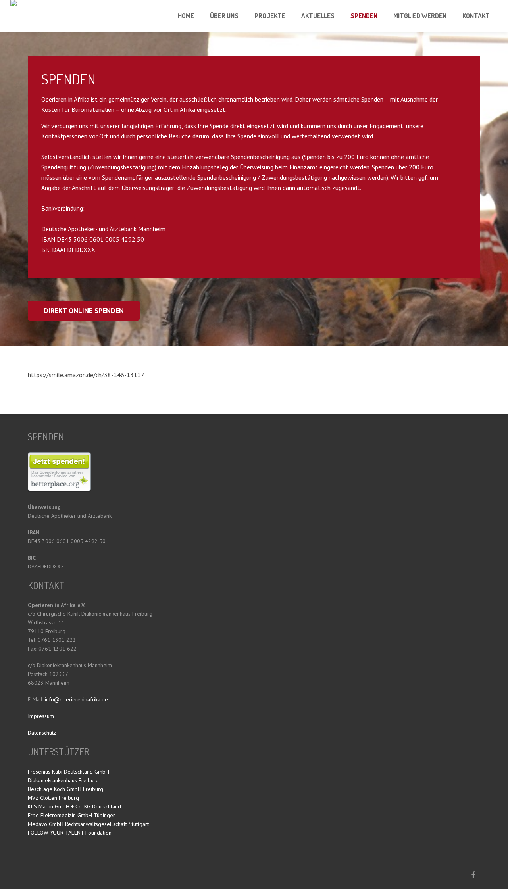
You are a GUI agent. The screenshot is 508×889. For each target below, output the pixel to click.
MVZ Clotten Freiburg (53, 797)
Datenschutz (42, 732)
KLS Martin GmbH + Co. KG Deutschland (74, 806)
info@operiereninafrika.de (76, 699)
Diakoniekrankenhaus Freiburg (63, 780)
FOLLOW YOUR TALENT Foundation (70, 832)
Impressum (41, 716)
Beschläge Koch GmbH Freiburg (65, 789)
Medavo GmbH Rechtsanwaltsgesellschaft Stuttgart (88, 824)
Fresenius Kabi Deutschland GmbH (68, 771)
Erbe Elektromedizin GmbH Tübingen (72, 815)
